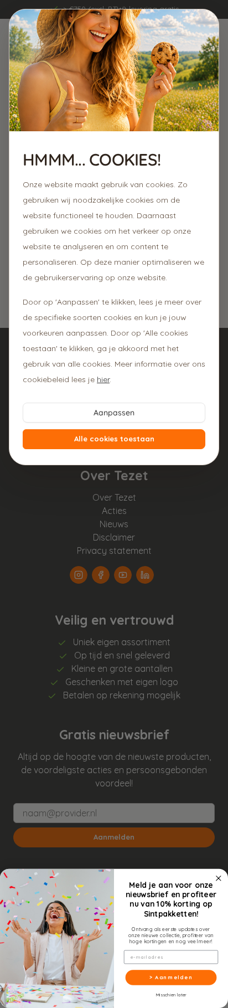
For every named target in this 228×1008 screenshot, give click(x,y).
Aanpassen (114, 413)
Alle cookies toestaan (114, 438)
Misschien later (171, 995)
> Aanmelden (171, 977)
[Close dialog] (219, 878)
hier (103, 379)
